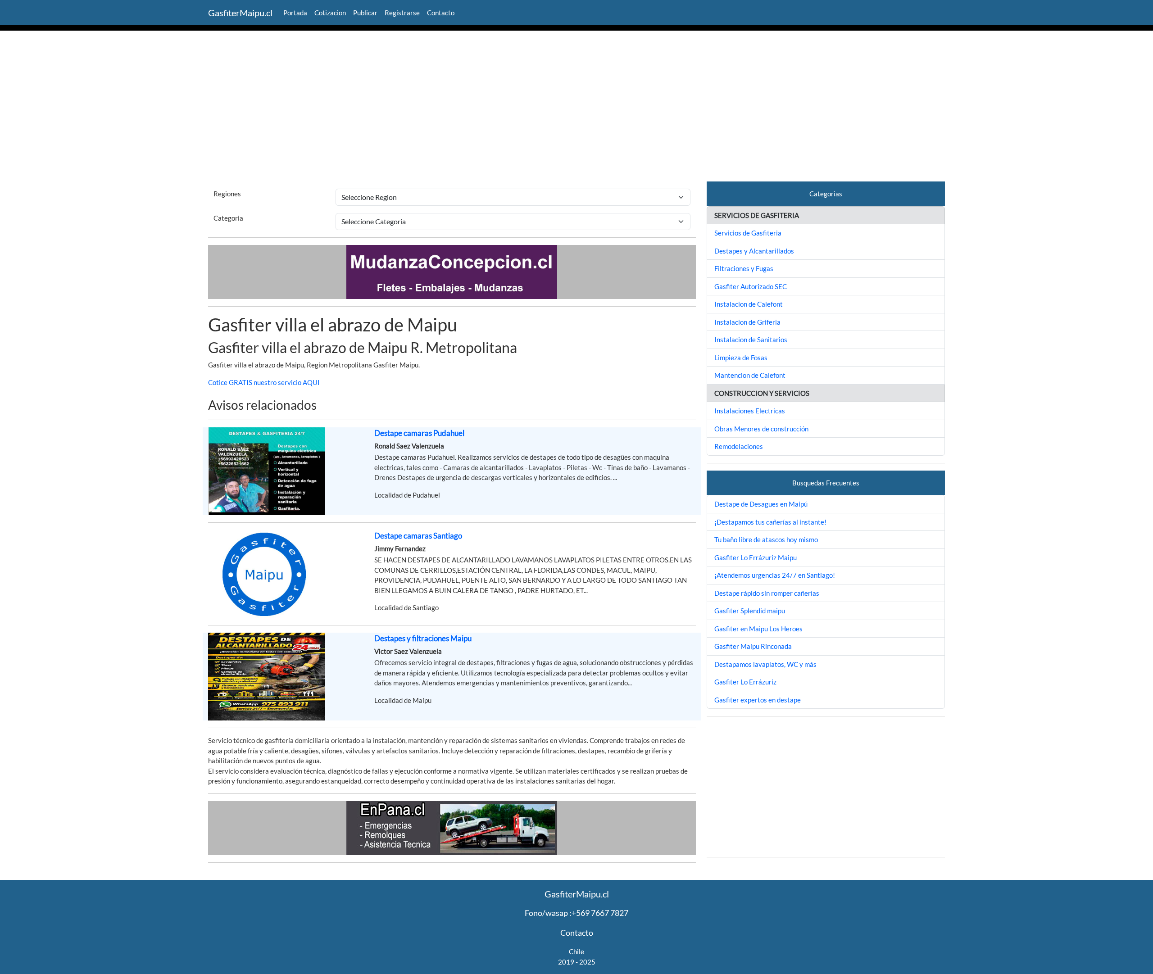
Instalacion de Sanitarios (750, 339)
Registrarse (402, 13)
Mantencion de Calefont (749, 375)
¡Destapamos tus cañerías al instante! (770, 522)
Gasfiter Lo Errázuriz (745, 682)
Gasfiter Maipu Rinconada (753, 646)
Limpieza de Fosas (740, 357)
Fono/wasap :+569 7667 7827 (576, 913)
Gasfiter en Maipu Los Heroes (758, 629)
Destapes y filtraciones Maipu (423, 638)
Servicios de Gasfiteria (747, 233)
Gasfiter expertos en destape (757, 700)
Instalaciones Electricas (749, 411)
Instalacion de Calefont (748, 304)
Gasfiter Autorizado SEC (750, 286)
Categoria (228, 218)
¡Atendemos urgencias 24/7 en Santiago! (774, 575)
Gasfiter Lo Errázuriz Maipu (755, 557)
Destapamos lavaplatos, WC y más (765, 664)
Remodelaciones (738, 446)
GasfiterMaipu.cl (240, 12)
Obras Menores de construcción (761, 429)
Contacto (440, 13)
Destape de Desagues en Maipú (761, 504)
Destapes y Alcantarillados (754, 251)
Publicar (365, 13)
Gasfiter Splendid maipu (749, 611)
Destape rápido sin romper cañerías (766, 593)
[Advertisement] (576, 104)
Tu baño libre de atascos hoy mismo (766, 539)
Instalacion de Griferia (747, 322)
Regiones (227, 194)
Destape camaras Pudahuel (419, 433)
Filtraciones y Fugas (743, 268)
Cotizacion (330, 13)
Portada (295, 13)
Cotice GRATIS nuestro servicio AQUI (264, 382)
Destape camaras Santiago (418, 535)
